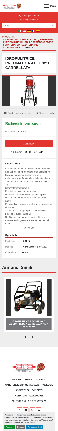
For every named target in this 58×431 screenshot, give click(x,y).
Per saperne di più (35, 427)
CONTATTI (37, 390)
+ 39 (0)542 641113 (30, 16)
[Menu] (46, 6)
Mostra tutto (29, 228)
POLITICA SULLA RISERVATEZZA (29, 401)
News (28, 379)
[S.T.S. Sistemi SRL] (29, 367)
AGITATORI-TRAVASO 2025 (29, 396)
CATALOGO (40, 379)
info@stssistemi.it (30, 19)
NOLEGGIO (47, 385)
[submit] (53, 25)
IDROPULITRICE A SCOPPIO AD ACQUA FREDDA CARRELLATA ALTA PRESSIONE (28, 324)
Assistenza (23, 390)
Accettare (9, 427)
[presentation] (25, 336)
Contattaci (29, 143)
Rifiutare (20, 427)
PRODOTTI (17, 379)
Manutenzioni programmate (22, 385)
